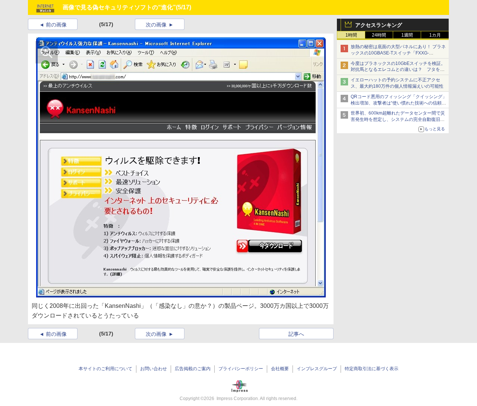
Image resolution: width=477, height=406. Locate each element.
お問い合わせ (153, 368)
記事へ (296, 334)
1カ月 (435, 35)
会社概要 (280, 368)
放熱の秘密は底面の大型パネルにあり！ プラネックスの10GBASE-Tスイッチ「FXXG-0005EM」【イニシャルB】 (398, 53)
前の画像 (56, 25)
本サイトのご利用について (105, 368)
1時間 (351, 35)
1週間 (407, 35)
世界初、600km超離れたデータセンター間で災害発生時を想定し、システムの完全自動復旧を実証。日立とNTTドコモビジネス (398, 119)
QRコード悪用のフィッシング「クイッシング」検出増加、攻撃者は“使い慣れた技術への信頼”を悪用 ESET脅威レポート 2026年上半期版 (399, 103)
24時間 (379, 35)
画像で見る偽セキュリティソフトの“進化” (119, 7)
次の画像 (156, 25)
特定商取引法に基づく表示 (371, 368)
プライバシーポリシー (240, 368)
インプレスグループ (317, 368)
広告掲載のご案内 (193, 368)
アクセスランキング (378, 25)
